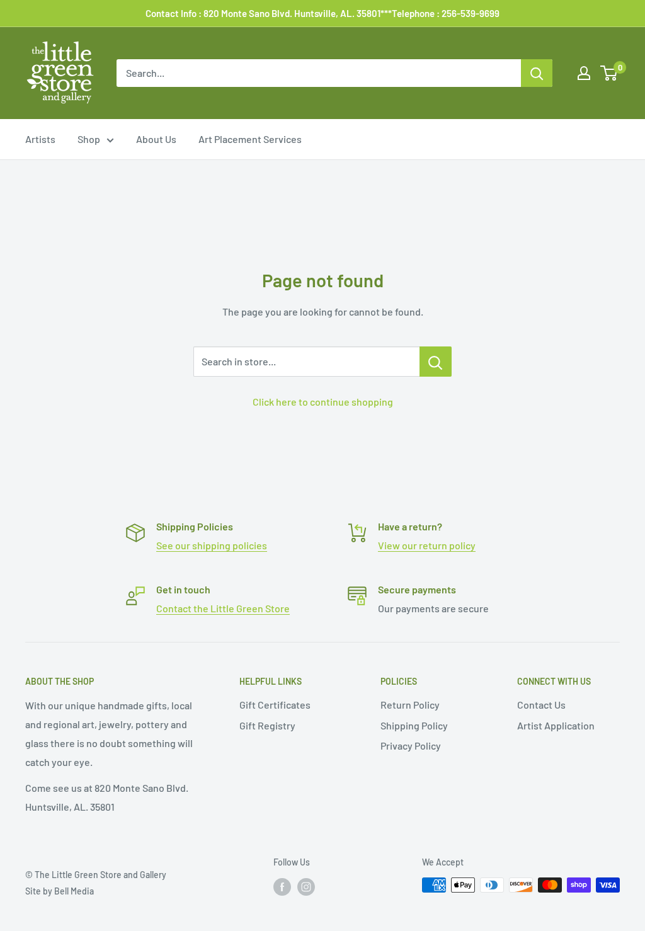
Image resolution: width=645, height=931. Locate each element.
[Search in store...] (436, 361)
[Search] (536, 73)
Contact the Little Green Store (223, 608)
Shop (88, 139)
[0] (609, 73)
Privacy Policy (410, 745)
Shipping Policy (414, 725)
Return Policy (410, 705)
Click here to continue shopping (323, 402)
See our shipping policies (211, 545)
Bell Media (74, 891)
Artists (40, 139)
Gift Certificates (275, 705)
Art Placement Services (250, 139)
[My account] (584, 73)
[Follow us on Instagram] (306, 886)
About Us (156, 139)
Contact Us (541, 705)
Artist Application (556, 725)
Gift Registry (267, 725)
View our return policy (427, 545)
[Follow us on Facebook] (282, 886)
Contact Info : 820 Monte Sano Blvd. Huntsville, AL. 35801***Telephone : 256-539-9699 (322, 13)
